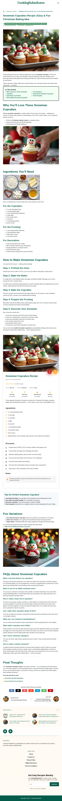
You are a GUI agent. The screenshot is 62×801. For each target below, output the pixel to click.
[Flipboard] (50, 690)
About (31, 754)
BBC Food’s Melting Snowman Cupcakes (17, 526)
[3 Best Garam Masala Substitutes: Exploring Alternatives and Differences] (34, 715)
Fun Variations (37, 92)
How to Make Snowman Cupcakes (17, 97)
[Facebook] (11, 690)
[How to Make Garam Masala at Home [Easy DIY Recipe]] (5, 722)
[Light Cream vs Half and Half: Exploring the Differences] (5, 715)
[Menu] (58, 3)
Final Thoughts (37, 95)
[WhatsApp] (44, 690)
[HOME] (3, 11)
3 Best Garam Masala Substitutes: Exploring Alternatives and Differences (49, 715)
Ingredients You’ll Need (14, 95)
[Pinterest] (24, 690)
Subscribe (54, 784)
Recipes (44, 23)
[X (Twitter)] (18, 690)
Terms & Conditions (31, 766)
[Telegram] (37, 690)
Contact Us (31, 757)
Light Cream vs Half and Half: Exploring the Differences (17, 715)
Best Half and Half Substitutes (14, 678)
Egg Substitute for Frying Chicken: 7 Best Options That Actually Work (48, 722)
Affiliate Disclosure (31, 763)
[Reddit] (31, 690)
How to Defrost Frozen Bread (14, 681)
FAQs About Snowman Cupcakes (43, 93)
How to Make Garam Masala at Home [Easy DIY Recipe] (20, 722)
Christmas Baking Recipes (33, 23)
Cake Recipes (20, 23)
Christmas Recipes (10, 23)
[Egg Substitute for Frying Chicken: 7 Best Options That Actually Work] (34, 722)
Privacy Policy (31, 760)
